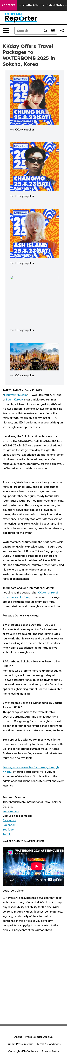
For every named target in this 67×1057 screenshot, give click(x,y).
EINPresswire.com (15, 395)
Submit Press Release (20, 1044)
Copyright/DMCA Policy (23, 1051)
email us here (11, 811)
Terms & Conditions (48, 1044)
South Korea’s (14, 399)
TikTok (7, 834)
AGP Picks (8, 5)
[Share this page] (62, 30)
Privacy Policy (50, 1051)
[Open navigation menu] (6, 30)
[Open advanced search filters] (53, 30)
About (18, 1036)
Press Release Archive (39, 1036)
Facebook (9, 825)
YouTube (8, 829)
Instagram (9, 820)
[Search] (45, 30)
